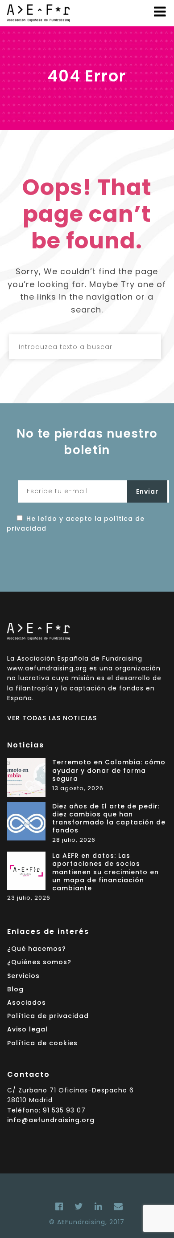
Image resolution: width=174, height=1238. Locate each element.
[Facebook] (59, 1206)
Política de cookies (42, 1043)
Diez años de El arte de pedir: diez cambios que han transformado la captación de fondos (109, 818)
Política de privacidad (48, 1015)
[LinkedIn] (98, 1206)
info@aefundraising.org (51, 1120)
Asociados (26, 1002)
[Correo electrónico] (116, 1206)
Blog (15, 989)
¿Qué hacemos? (36, 948)
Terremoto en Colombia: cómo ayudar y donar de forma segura (109, 770)
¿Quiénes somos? (39, 962)
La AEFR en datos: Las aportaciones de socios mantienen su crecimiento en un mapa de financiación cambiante (105, 872)
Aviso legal (27, 1029)
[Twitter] (79, 1206)
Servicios (23, 975)
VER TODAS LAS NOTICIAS (52, 718)
